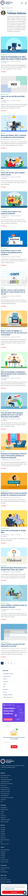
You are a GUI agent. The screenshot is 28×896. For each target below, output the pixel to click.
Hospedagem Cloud (5, 789)
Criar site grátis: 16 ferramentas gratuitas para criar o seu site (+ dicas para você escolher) (12, 415)
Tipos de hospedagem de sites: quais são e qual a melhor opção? (14, 58)
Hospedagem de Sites (8, 673)
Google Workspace (5, 839)
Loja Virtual (5, 681)
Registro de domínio (5, 791)
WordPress (5, 689)
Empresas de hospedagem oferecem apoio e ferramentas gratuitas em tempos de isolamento (14, 456)
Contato (2, 883)
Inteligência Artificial (7, 694)
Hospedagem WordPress (6, 779)
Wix (1, 841)
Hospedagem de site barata (7, 797)
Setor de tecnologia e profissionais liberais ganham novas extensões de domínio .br (13, 374)
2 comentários (3, 217)
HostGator (3, 827)
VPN (4, 686)
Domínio (5, 679)
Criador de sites (4, 777)
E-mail (4, 684)
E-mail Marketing (4, 795)
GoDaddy (3, 833)
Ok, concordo (14, 892)
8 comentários (3, 102)
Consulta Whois (4, 871)
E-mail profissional (5, 793)
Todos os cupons (5, 861)
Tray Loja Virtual (4, 859)
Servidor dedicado (5, 787)
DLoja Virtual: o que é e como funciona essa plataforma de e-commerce (12, 252)
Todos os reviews (5, 843)
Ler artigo (4, 71)
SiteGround (3, 837)
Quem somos (4, 877)
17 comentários (4, 62)
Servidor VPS (4, 785)
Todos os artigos (4, 821)
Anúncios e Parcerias (5, 879)
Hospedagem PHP (5, 781)
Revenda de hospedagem (6, 783)
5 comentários (24, 648)
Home (3, 7)
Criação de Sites (7, 676)
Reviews (5, 692)
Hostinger (3, 829)
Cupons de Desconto (8, 697)
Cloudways (3, 851)
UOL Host (3, 835)
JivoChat (3, 857)
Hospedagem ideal (5, 867)
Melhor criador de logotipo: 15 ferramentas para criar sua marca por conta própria (14, 333)
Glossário (3, 869)
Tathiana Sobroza (5, 61)
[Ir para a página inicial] (7, 3)
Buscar (21, 3)
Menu (25, 3)
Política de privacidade (6, 881)
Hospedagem (4, 807)
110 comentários (4, 536)
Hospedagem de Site (5, 775)
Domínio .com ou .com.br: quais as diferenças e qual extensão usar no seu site (13, 292)
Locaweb (3, 831)
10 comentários (4, 178)
